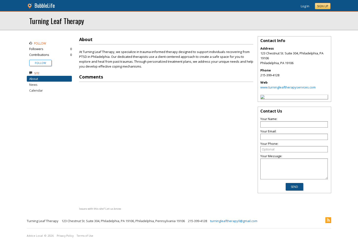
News (33, 84)
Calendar (36, 90)
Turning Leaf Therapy (56, 21)
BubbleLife (45, 5)
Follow (40, 63)
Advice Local (35, 235)
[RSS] (328, 220)
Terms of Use (85, 235)
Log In (305, 6)
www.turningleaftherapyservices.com (288, 87)
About (33, 79)
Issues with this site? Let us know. (100, 208)
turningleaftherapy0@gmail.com (233, 221)
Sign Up (322, 6)
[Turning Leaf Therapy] (262, 97)
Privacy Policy (65, 235)
